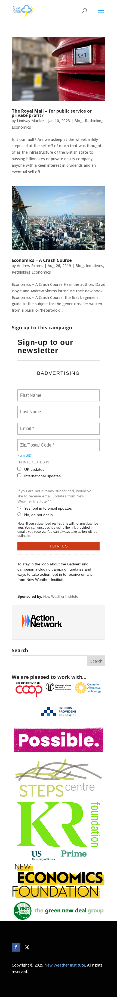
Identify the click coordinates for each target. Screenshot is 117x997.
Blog (78, 120)
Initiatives (94, 265)
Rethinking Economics (31, 272)
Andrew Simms (30, 265)
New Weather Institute (60, 597)
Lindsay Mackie (30, 120)
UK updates (34, 469)
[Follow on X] (27, 947)
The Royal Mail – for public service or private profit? (52, 113)
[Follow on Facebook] (16, 947)
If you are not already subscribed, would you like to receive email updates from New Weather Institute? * (55, 496)
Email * (26, 425)
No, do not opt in (38, 515)
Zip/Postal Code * (36, 442)
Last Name (30, 408)
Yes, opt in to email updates (48, 508)
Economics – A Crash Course (42, 260)
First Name (30, 392)
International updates (42, 476)
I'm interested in (33, 462)
